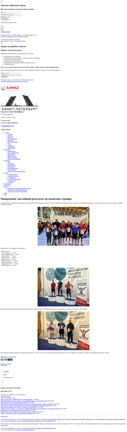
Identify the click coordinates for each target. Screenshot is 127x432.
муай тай (68, 419)
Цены (6, 187)
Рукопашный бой (13, 168)
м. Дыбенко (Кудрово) (14, 179)
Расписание (7, 183)
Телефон (3, 14)
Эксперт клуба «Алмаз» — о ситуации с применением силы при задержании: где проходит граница (30, 408)
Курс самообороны (13, 152)
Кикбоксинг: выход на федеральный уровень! (14, 402)
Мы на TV (11, 137)
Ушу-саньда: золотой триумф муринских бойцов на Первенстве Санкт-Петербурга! (25, 405)
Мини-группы (12, 156)
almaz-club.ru (4, 425)
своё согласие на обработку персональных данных (41, 428)
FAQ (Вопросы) (12, 139)
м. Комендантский (13, 176)
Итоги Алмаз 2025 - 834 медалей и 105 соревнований (17, 399)
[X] (9, 360)
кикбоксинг (75, 419)
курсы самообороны (100, 419)
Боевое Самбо (12, 170)
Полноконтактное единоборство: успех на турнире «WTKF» (18, 411)
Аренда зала (11, 148)
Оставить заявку (5, 120)
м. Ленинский (12, 180)
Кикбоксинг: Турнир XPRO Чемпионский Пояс (15, 410)
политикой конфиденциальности (24, 430)
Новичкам (7, 149)
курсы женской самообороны (25, 421)
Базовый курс (12, 151)
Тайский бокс (12, 165)
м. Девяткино (12, 177)
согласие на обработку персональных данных (14, 36)
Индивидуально (12, 157)
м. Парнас (10, 182)
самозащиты (110, 419)
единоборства (12, 421)
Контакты (7, 185)
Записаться (4, 76)
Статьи (10, 145)
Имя (2, 12)
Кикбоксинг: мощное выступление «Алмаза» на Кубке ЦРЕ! (19, 407)
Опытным (7, 160)
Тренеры (10, 134)
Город (2, 16)
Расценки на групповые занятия (17, 190)
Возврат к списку (6, 364)
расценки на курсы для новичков (17, 191)
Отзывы (10, 135)
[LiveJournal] (11, 360)
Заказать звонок (5, 32)
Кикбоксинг (11, 166)
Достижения (11, 146)
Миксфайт (11, 163)
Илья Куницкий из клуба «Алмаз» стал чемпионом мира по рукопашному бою (24, 401)
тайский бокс (61, 419)
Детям (6, 173)
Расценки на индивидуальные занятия (19, 188)
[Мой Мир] (7, 360)
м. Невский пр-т (12, 174)
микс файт (82, 419)
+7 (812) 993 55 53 (7, 126)
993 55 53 (8, 114)
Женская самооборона (14, 159)
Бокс (9, 162)
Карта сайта (4, 416)
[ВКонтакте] (2, 360)
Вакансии (10, 140)
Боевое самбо (52, 419)
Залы (5, 193)
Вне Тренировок (12, 142)
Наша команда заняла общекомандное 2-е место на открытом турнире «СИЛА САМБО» (27, 404)
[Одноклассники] (4, 360)
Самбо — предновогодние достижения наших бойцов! (17, 413)
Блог (9, 143)
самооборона (89, 419)
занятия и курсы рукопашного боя (45, 421)
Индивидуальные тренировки (16, 171)
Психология (11, 154)
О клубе (6, 132)
